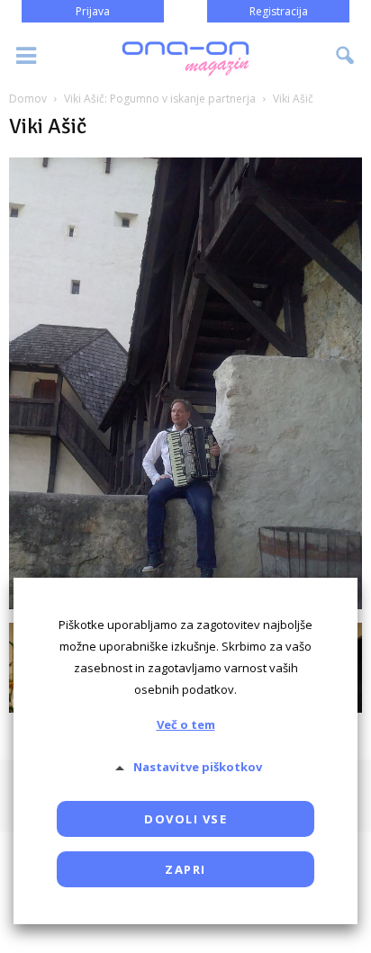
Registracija (278, 11)
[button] (346, 55)
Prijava (93, 11)
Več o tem (186, 724)
